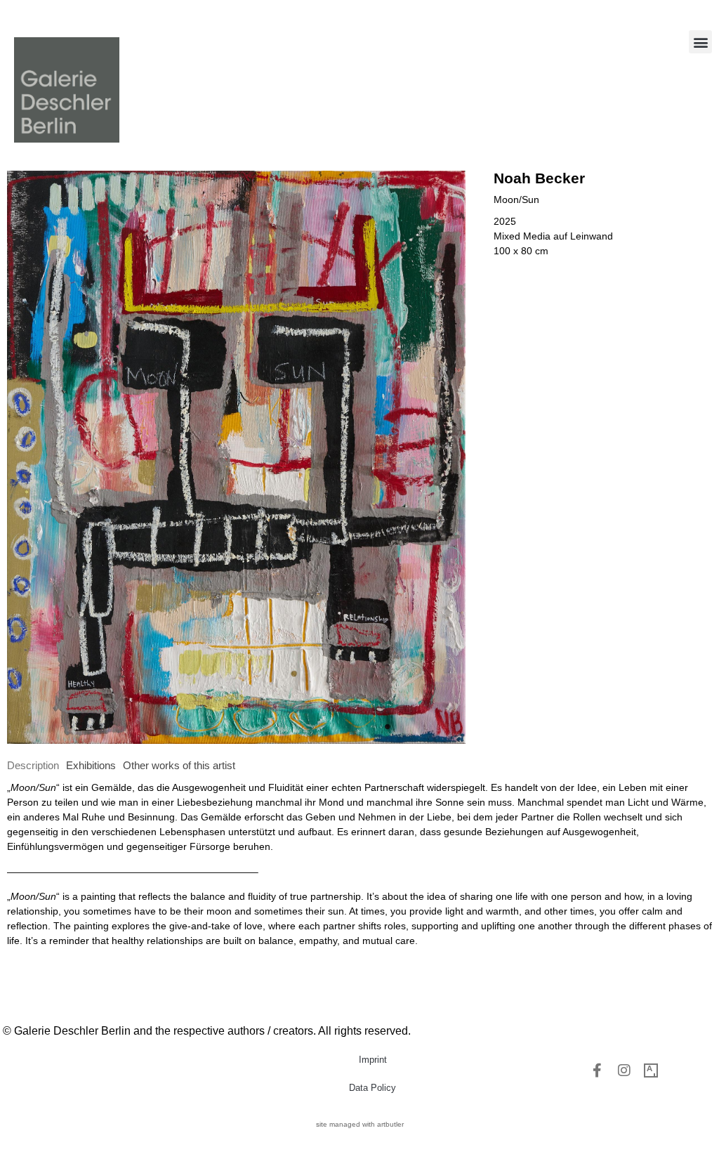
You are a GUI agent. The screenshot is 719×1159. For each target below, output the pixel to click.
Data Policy (372, 1087)
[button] (700, 41)
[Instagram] (624, 1070)
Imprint (373, 1059)
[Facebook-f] (597, 1070)
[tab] (33, 766)
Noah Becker (539, 178)
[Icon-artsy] (651, 1070)
